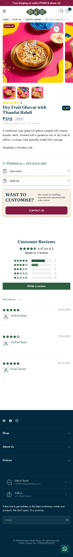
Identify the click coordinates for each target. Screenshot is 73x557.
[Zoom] (56, 29)
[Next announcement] (66, 3)
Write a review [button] (36, 286)
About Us (8, 447)
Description (16, 171)
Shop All (17, 20)
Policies (7, 460)
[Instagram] (18, 421)
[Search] (61, 11)
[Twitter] (12, 421)
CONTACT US (36, 210)
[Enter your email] (66, 520)
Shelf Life (14, 181)
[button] (11, 103)
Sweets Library (33, 20)
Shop (6, 433)
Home (6, 20)
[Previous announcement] (6, 3)
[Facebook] (5, 421)
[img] (11, 310)
